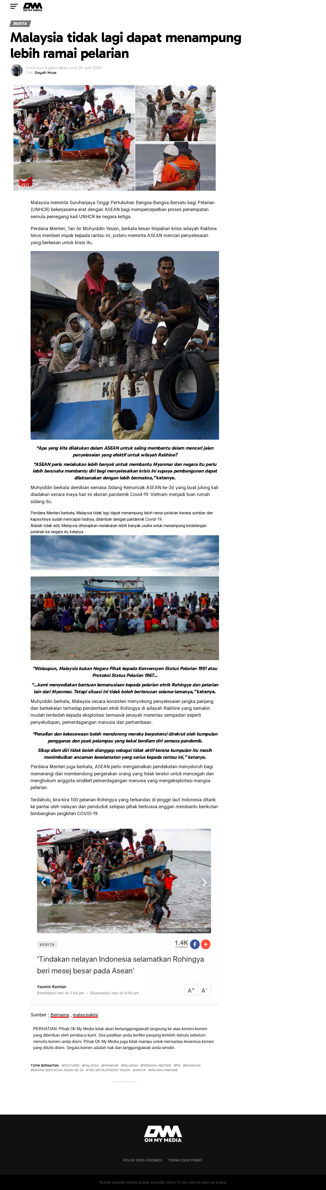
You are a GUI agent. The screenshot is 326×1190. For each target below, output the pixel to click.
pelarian (130, 1065)
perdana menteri (156, 1065)
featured (71, 1065)
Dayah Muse (46, 72)
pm (178, 1065)
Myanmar (110, 1065)
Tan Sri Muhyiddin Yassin (109, 1070)
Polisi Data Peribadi (142, 1160)
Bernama (59, 1015)
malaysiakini (85, 1015)
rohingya (193, 1065)
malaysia (91, 1065)
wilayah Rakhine (164, 1070)
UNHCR (140, 1070)
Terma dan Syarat (185, 1160)
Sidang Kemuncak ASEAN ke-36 (58, 1070)
